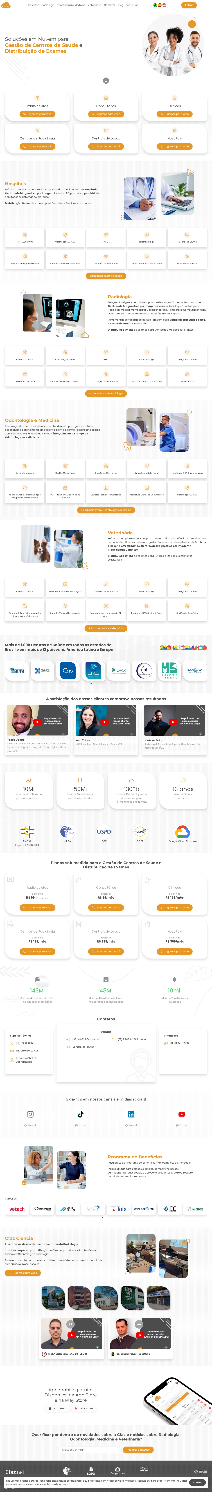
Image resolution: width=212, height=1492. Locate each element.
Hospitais (33, 5)
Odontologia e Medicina (71, 5)
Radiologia (48, 5)
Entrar (189, 5)
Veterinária (94, 5)
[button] (91, 683)
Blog (120, 5)
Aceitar (197, 1482)
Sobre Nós (132, 5)
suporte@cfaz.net (27, 1050)
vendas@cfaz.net (83, 1047)
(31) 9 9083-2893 (128, 1039)
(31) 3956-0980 (25, 1043)
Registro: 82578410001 (27, 845)
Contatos (109, 5)
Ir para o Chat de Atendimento (26, 1060)
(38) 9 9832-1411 (81, 1039)
